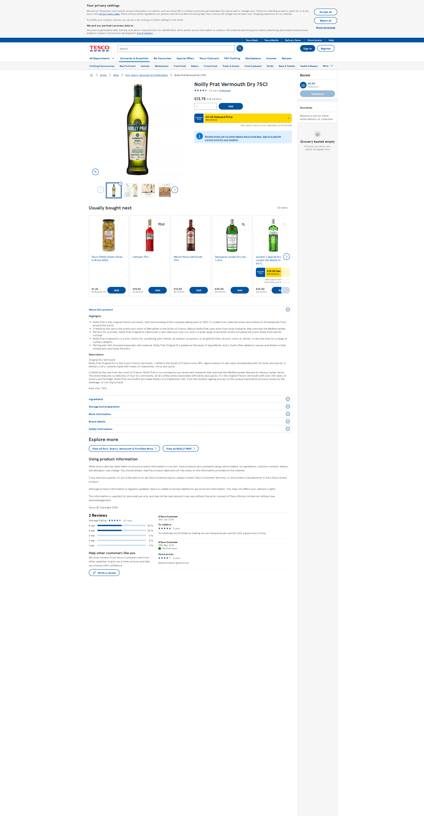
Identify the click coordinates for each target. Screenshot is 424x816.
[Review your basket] (303, 85)
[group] (109, 257)
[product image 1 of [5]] (137, 129)
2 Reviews (224, 90)
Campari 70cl (141, 257)
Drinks (103, 75)
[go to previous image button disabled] (100, 189)
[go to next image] (174, 189)
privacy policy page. (109, 13)
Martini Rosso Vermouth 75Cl (188, 258)
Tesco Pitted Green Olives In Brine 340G (107, 258)
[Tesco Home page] (99, 48)
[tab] (114, 190)
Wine (116, 75)
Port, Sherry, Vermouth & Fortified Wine (147, 75)
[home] (91, 75)
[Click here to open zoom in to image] (95, 172)
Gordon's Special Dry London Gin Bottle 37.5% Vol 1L (270, 260)
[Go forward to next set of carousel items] (286, 256)
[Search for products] (240, 48)
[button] (252, 40)
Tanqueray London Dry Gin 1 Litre (230, 258)
